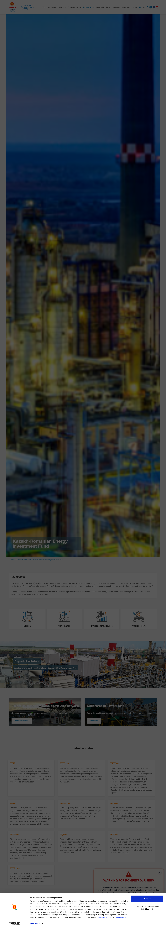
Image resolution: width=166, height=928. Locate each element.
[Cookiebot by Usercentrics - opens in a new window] (15, 923)
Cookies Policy (121, 917)
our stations (21, 720)
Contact (134, 7)
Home (13, 559)
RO (144, 7)
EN (140, 7)
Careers (108, 7)
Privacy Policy (105, 917)
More (94, 720)
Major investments (89, 7)
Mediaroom (116, 7)
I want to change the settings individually (147, 907)
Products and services (75, 7)
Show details (35, 924)
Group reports (126, 7)
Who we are (46, 7)
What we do (62, 7)
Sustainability (100, 7)
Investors (54, 7)
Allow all (147, 899)
